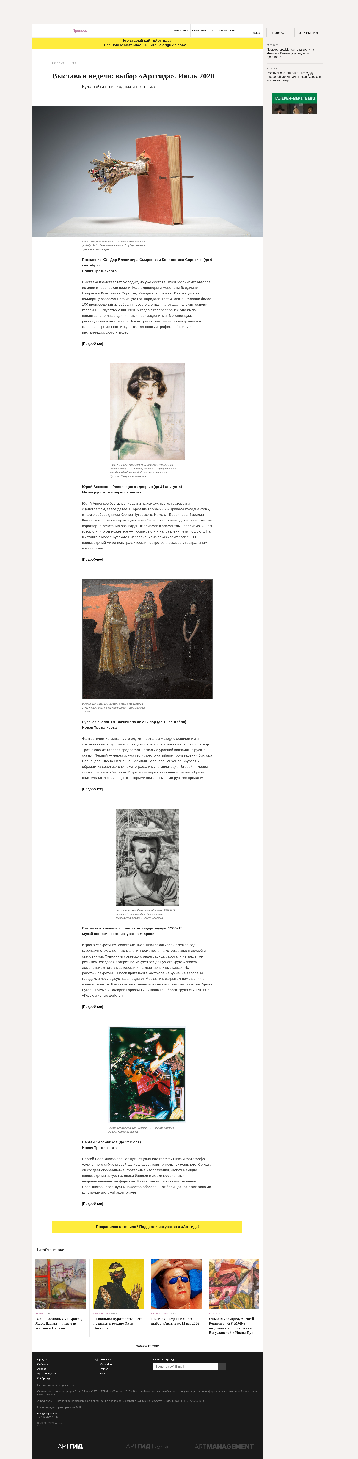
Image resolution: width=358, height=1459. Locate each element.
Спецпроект (101, 1313)
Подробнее (92, 344)
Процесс (79, 31)
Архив (39, 1313)
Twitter (104, 1368)
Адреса (41, 1368)
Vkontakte (106, 1364)
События (199, 30)
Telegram (105, 1359)
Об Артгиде (44, 1378)
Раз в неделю (160, 1313)
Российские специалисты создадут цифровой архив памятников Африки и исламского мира (294, 76)
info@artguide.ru (47, 1413)
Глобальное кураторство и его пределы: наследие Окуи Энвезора (117, 1323)
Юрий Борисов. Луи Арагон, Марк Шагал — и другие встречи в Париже (58, 1323)
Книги (213, 1313)
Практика (181, 30)
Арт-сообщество (222, 30)
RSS (102, 1373)
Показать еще (147, 1346)
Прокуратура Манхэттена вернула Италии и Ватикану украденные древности (290, 53)
